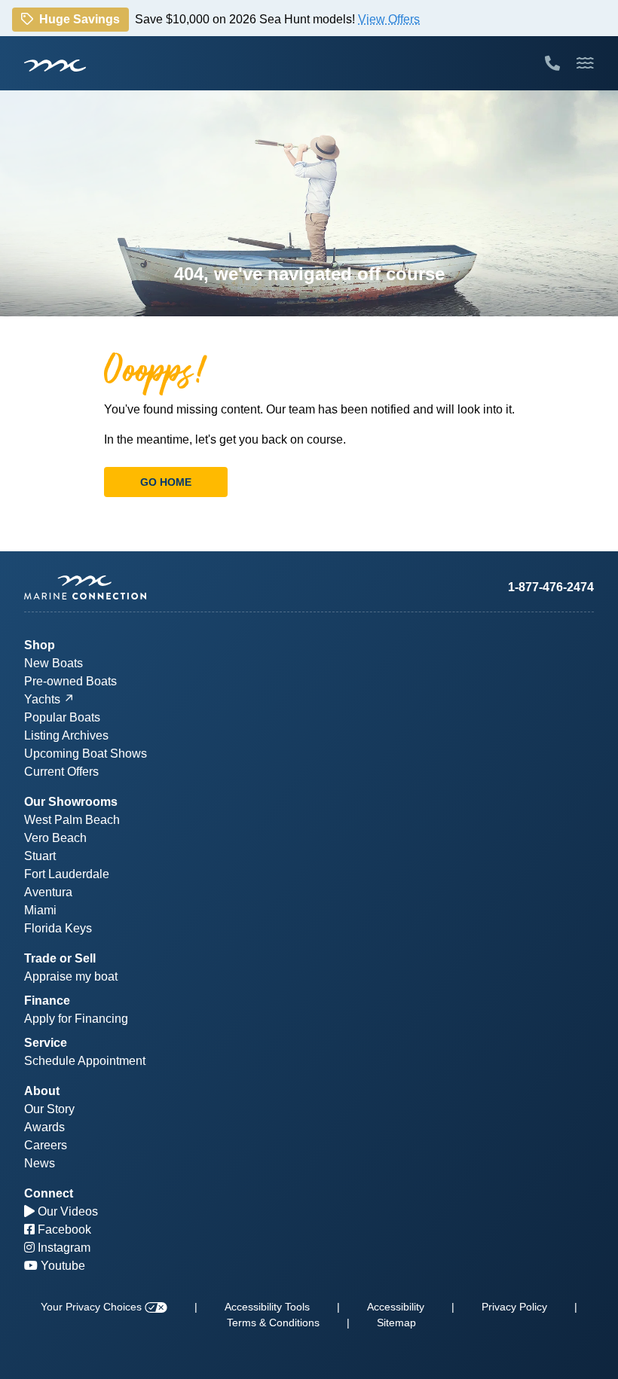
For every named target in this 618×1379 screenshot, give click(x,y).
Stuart (40, 856)
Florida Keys (58, 928)
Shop (39, 645)
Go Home (165, 482)
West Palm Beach (72, 819)
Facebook (63, 1229)
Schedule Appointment (84, 1060)
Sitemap (396, 1322)
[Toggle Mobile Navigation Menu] (585, 63)
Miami (40, 910)
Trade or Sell (60, 958)
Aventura (48, 892)
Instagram (62, 1247)
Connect (48, 1193)
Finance (47, 1000)
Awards (44, 1127)
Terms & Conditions (273, 1322)
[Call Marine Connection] (552, 63)
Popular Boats (62, 717)
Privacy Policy (514, 1307)
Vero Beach (55, 837)
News (39, 1163)
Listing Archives (66, 735)
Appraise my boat (71, 976)
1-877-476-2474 (551, 587)
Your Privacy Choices (93, 1307)
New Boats (53, 663)
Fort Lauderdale (66, 874)
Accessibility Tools (267, 1307)
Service (45, 1042)
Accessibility (395, 1307)
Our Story (49, 1109)
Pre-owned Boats (70, 681)
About (42, 1091)
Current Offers (61, 771)
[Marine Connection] (55, 64)
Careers (45, 1145)
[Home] (166, 587)
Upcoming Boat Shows (85, 753)
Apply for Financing (76, 1018)
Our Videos (66, 1211)
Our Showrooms (71, 801)
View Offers (389, 18)
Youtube (61, 1265)
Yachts (42, 699)
